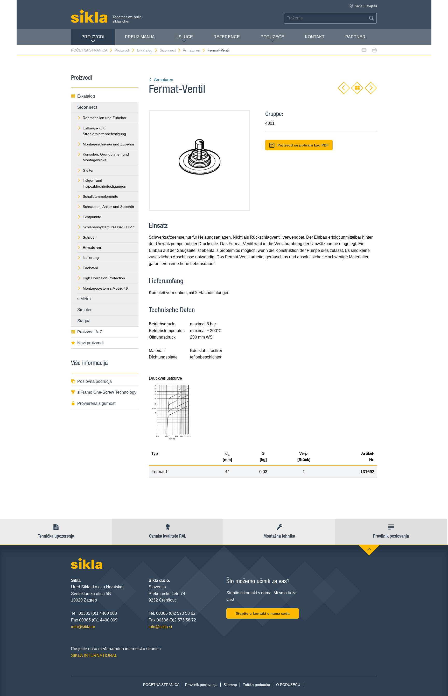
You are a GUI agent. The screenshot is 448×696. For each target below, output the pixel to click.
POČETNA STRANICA (89, 50)
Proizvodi (92, 37)
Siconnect (168, 50)
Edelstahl (90, 268)
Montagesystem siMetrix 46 (105, 288)
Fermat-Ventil (218, 50)
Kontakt (315, 37)
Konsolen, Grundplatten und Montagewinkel (106, 157)
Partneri (356, 37)
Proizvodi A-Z (89, 332)
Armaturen (191, 50)
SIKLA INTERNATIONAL (94, 655)
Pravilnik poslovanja (201, 685)
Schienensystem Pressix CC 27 (108, 227)
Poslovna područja (94, 381)
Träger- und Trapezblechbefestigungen (104, 183)
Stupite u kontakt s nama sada (263, 613)
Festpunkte (92, 217)
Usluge (184, 37)
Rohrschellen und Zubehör (105, 118)
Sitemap (230, 685)
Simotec (84, 309)
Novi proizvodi (90, 343)
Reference (226, 37)
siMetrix (84, 299)
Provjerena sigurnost (96, 403)
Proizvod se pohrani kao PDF (303, 145)
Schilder (89, 237)
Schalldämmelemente (100, 196)
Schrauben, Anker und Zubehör (108, 206)
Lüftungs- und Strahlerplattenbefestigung (104, 131)
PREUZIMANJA (140, 37)
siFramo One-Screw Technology (106, 392)
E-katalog (144, 50)
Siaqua (83, 321)
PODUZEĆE (272, 37)
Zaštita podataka (256, 685)
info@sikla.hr (83, 627)
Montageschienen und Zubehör (108, 144)
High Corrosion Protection (104, 278)
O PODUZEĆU (288, 685)
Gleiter (88, 170)
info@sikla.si (160, 627)
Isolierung (91, 257)
